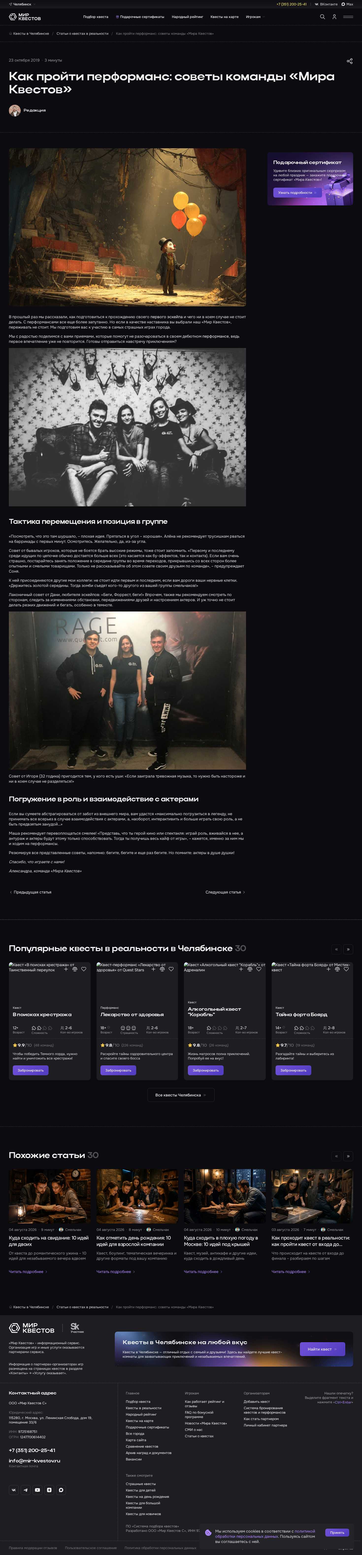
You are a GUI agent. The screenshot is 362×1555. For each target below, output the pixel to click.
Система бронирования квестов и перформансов (265, 1410)
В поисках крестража (42, 1014)
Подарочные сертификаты (142, 17)
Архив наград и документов (149, 1453)
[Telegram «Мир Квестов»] (26, 1490)
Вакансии (134, 1459)
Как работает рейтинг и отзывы (204, 1403)
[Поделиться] (349, 61)
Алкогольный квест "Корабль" (214, 1012)
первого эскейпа (166, 316)
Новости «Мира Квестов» (206, 1423)
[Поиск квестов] (323, 17)
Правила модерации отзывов (33, 1548)
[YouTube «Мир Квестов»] (37, 1490)
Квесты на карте (225, 17)
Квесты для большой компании (143, 1505)
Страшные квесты (141, 1484)
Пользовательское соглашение (91, 1548)
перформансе (215, 336)
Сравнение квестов (142, 1446)
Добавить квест (257, 1401)
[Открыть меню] (348, 17)
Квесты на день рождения (147, 1496)
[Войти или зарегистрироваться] (334, 17)
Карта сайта (136, 1440)
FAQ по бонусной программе (199, 1414)
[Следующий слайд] (348, 949)
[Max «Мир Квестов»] (61, 1490)
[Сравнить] (75, 969)
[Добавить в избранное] (84, 969)
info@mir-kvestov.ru (34, 1461)
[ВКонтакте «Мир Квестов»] (14, 1490)
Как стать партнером (261, 1419)
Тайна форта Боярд (301, 1014)
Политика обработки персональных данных (160, 1548)
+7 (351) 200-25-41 (32, 1450)
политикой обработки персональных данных (265, 1534)
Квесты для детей (140, 1490)
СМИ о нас (194, 1429)
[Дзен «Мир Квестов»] (49, 1490)
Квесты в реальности (143, 1408)
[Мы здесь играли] (66, 969)
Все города (135, 1433)
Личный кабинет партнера (265, 1425)
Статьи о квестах (199, 1436)
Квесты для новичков (143, 1514)
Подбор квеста (95, 17)
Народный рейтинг (187, 17)
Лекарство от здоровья (132, 1014)
